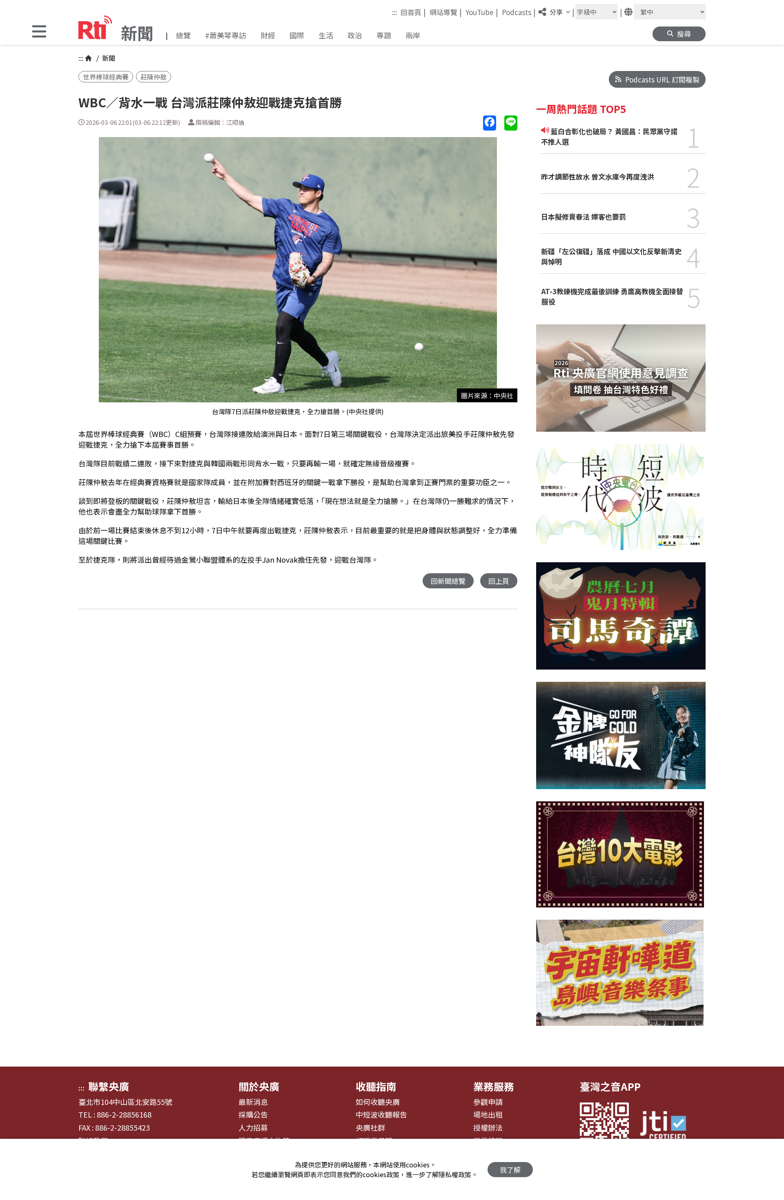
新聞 (107, 58)
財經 (268, 35)
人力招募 (253, 1127)
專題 (383, 35)
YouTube (482, 12)
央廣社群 (370, 1127)
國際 (297, 35)
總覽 (183, 35)
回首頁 (413, 12)
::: (394, 12)
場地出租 (488, 1114)
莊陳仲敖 (153, 77)
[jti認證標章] (668, 1127)
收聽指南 (376, 1086)
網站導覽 (446, 12)
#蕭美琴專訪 (225, 35)
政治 (354, 35)
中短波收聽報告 (381, 1114)
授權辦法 (488, 1127)
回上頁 (498, 581)
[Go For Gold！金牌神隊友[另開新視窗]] (621, 741)
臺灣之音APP (610, 1086)
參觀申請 (488, 1102)
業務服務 (493, 1086)
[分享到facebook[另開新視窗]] (489, 123)
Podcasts (519, 12)
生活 (325, 35)
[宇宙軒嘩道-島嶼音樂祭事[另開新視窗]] (620, 979)
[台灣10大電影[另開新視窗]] (620, 860)
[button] (39, 32)
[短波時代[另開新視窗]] (620, 503)
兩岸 (412, 35)
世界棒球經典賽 (106, 77)
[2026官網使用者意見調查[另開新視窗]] (621, 384)
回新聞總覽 (448, 581)
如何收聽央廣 (378, 1102)
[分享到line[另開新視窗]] (510, 123)
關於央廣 (258, 1086)
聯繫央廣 (108, 1086)
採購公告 (253, 1114)
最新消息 (253, 1102)
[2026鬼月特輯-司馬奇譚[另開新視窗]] (621, 622)
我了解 (510, 1170)
